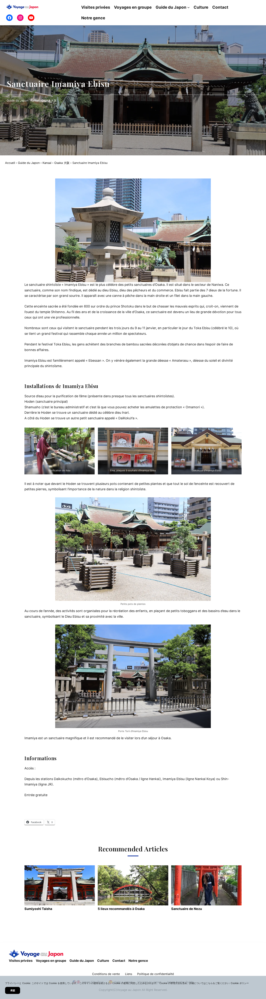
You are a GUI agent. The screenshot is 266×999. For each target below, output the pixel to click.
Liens (128, 974)
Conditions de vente (106, 974)
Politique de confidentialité (155, 974)
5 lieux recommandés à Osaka (121, 909)
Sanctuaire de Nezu (186, 909)
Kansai (34, 100)
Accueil (10, 163)
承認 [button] (12, 990)
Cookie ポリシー (240, 983)
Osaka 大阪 (49, 100)
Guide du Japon (17, 100)
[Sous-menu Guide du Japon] (188, 7)
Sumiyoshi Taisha (38, 909)
